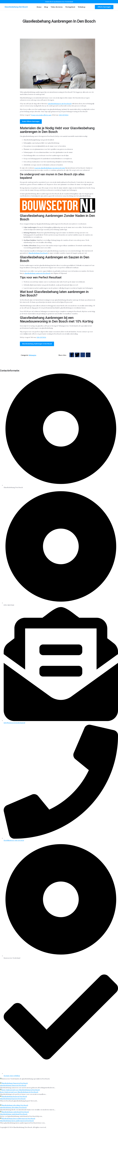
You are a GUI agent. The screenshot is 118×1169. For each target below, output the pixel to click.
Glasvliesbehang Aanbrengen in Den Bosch (37, 344)
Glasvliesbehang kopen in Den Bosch (12, 1099)
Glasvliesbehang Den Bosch (16, 7)
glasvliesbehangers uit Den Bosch (59, 104)
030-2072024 (63, 115)
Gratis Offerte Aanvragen (31, 121)
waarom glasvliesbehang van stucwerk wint (49, 168)
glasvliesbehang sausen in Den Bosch (37, 273)
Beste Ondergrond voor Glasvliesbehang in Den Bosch (19, 1092)
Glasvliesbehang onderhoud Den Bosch (13, 1114)
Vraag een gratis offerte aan (41, 115)
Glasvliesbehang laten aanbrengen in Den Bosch (17, 1121)
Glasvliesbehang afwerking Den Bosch (13, 1107)
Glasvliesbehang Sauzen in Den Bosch (13, 1085)
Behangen (32, 355)
